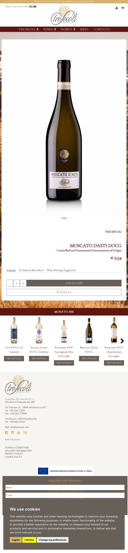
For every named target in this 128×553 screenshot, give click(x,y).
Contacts (102, 29)
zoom (64, 218)
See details (14, 358)
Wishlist (65, 292)
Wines (48, 29)
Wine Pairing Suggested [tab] (61, 270)
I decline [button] (29, 539)
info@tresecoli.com (19, 427)
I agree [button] (16, 539)
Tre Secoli (27, 29)
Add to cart (74, 283)
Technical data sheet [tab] (31, 270)
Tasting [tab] (11, 270)
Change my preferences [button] (52, 539)
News (84, 29)
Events (67, 29)
